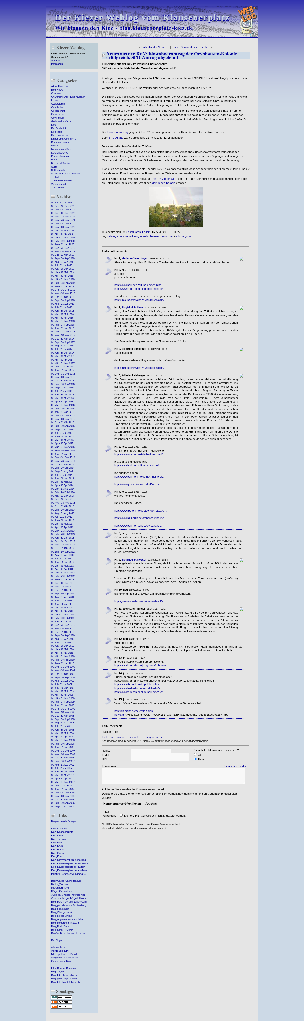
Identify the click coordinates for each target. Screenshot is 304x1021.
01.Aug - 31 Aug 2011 (62, 597)
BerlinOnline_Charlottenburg (66, 880)
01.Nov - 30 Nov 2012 (63, 544)
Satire (54, 166)
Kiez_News (57, 835)
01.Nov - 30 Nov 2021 (63, 220)
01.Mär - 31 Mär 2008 (63, 740)
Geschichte (57, 107)
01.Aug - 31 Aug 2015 (62, 429)
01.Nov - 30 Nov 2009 (63, 670)
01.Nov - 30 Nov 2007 (63, 754)
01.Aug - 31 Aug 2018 (62, 303)
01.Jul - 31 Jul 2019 (61, 265)
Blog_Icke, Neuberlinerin (64, 975)
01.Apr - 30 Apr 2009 (62, 694)
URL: (105, 759)
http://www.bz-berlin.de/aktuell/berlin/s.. (137, 688)
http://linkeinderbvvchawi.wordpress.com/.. (139, 300)
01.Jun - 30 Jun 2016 (62, 394)
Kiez (53, 124)
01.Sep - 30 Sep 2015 (63, 426)
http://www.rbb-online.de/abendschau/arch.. (140, 510)
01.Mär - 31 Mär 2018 (63, 321)
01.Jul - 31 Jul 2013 (61, 516)
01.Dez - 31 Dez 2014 (63, 457)
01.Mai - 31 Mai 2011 (62, 607)
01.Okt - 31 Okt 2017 (62, 338)
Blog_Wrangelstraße (62, 912)
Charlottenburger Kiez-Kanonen (68, 96)
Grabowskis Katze (61, 121)
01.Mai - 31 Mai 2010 (62, 649)
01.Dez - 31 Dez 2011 (63, 583)
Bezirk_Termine (59, 884)
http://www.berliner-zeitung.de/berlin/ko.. (138, 285)
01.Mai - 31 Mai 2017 (62, 356)
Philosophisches (60, 156)
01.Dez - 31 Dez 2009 (63, 666)
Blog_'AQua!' (58, 971)
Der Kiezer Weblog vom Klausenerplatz (142, 17)
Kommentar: (109, 766)
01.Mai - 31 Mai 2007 (62, 775)
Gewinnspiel (57, 117)
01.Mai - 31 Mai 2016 (62, 398)
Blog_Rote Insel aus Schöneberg (69, 901)
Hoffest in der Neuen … (155, 47)
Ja (199, 754)
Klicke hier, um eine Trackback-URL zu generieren (132, 737)
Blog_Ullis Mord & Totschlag (66, 982)
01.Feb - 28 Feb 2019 (63, 283)
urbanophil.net (58, 947)
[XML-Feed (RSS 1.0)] (61, 1003)
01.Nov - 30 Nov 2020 (63, 227)
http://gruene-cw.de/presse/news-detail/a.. (139, 601)
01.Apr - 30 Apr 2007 (62, 778)
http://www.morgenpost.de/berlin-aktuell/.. (139, 454)
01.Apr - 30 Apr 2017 (62, 359)
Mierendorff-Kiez (60, 887)
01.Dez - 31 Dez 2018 (63, 289)
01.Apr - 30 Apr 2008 (62, 736)
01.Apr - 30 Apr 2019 (62, 275)
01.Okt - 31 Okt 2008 (62, 715)
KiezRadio (56, 131)
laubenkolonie (155, 236)
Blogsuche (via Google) (64, 821)
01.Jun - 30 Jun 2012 (62, 562)
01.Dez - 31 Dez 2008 (63, 708)
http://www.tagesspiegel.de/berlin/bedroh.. (139, 288)
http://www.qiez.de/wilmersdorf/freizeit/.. (138, 484)
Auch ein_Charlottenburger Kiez (68, 894)
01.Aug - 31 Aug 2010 (62, 639)
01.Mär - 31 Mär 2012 (63, 572)
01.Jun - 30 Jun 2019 (62, 268)
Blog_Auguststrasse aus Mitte (67, 919)
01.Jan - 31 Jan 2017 (62, 370)
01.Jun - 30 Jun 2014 (62, 478)
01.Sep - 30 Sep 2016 (63, 384)
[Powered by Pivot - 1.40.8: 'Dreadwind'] (61, 998)
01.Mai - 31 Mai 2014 (62, 481)
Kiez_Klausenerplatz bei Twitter (68, 866)
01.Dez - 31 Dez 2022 (63, 213)
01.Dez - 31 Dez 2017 (63, 331)
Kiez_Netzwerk (59, 828)
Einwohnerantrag (117, 132)
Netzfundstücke (59, 152)
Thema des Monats (61, 180)
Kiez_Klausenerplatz (62, 832)
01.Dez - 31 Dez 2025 (63, 206)
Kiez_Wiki (56, 842)
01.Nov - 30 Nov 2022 (63, 216)
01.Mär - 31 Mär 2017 (63, 363)
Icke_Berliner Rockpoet (64, 968)
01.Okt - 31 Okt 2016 (62, 380)
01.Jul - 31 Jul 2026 (61, 202)
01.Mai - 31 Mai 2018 (62, 314)
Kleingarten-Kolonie (163, 183)
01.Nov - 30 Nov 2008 (63, 712)
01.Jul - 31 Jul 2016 (61, 391)
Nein (201, 759)
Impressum (57, 64)
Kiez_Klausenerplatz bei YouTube (69, 870)
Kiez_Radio (57, 846)
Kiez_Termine (58, 839)
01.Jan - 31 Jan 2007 (62, 789)
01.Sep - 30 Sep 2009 (63, 677)
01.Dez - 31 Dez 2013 (63, 499)
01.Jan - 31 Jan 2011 (62, 621)
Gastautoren (58, 103)
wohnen (169, 236)
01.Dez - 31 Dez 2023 (63, 209)
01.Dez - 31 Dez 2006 (63, 792)
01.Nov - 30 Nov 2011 (63, 586)
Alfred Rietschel (59, 86)
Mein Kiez (56, 145)
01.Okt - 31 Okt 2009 (62, 674)
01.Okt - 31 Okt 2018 (62, 297)
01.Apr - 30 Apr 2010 (62, 653)
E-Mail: (106, 754)
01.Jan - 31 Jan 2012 (62, 579)
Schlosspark (58, 170)
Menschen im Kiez (61, 149)
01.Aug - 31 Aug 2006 (62, 806)
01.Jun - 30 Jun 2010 (62, 645)
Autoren (55, 60)
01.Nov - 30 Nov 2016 (63, 377)
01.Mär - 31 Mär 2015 (63, 447)
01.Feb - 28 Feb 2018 (63, 324)
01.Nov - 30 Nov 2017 (63, 335)
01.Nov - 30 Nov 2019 (63, 251)
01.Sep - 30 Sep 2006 (63, 803)
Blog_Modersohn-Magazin (65, 922)
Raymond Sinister (60, 163)
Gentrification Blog (61, 961)
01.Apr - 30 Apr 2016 (62, 401)
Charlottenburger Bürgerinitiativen (69, 898)
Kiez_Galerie (58, 853)
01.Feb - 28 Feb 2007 (63, 785)
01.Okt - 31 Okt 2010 (62, 632)
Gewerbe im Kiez (60, 114)
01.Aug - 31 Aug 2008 (62, 722)
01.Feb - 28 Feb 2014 (63, 492)
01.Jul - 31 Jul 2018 (61, 307)
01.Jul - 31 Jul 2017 (61, 349)
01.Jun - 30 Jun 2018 (62, 310)
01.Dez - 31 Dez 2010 (63, 625)
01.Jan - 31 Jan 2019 (62, 286)
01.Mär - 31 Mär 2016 (63, 405)
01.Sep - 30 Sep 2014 (63, 467)
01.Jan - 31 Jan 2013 (62, 537)
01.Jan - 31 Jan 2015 (62, 454)
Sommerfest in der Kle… (195, 47)
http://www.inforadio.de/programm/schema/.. (140, 665)
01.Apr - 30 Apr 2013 (62, 527)
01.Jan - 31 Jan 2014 (62, 495)
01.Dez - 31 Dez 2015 (63, 415)
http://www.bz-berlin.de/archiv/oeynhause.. (139, 518)
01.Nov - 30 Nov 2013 (63, 502)
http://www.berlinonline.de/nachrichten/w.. (139, 476)
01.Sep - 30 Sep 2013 (63, 509)
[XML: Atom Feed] (61, 1008)
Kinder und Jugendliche (63, 138)
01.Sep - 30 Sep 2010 (63, 635)
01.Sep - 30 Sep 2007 (63, 761)
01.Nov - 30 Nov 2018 (63, 293)
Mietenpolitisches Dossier (65, 954)
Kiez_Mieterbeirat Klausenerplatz (69, 860)
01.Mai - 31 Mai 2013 (62, 523)
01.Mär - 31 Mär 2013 (63, 530)
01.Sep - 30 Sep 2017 (63, 342)
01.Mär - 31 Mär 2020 (63, 237)
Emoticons (230, 766)
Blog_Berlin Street (60, 926)
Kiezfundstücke (59, 128)
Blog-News (57, 89)
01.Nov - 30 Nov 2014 (63, 461)
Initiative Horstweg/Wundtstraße (68, 874)
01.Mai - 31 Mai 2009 (62, 691)
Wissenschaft (58, 184)
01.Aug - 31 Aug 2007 (62, 764)
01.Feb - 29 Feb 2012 (63, 576)
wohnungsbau (183, 236)
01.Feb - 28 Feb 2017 (63, 366)
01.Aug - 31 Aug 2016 (62, 387)
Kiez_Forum (57, 849)
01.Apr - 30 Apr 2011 (62, 611)
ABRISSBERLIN (60, 950)
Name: (106, 750)
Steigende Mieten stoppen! (65, 957)
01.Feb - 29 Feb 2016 (63, 408)
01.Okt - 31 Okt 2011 (62, 590)
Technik (55, 177)
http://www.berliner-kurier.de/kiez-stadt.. (138, 525)
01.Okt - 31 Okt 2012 (62, 548)
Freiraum (56, 100)
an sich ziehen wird (164, 178)
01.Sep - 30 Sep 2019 (63, 258)
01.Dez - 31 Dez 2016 (63, 373)
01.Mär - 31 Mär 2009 (63, 698)
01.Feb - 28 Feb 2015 (63, 450)
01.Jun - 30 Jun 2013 (62, 520)
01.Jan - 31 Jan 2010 (62, 663)
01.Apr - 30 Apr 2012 (62, 569)
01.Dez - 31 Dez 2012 (63, 541)
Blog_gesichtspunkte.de (64, 978)
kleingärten (139, 236)
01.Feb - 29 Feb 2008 (63, 743)
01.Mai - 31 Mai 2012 (62, 565)
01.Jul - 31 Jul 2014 (61, 475)
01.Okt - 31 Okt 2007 (62, 757)
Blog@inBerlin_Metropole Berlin (68, 933)
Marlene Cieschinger (135, 258)
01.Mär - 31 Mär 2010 (63, 656)
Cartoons (56, 93)
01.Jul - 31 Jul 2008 (61, 726)
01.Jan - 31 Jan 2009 (62, 705)
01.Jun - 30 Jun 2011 (62, 604)
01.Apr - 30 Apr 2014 (62, 485)
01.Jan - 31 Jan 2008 (62, 747)
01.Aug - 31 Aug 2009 (62, 680)
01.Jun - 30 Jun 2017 (62, 352)
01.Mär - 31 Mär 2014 (63, 488)
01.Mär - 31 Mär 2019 (63, 279)
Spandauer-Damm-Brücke (65, 173)
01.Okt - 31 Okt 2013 (62, 506)
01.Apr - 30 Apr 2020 (62, 234)
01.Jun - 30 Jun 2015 (62, 436)
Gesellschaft (58, 110)
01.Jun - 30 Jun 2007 (62, 771)
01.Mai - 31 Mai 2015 (62, 440)
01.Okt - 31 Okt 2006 (62, 799)
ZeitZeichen (57, 187)
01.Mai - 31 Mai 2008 (62, 733)
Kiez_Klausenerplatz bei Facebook (70, 863)
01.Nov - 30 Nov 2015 (63, 419)
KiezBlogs (56, 940)
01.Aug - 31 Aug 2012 (62, 555)
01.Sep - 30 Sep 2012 (63, 551)
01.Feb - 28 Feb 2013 (63, 534)
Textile (243, 766)
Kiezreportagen (59, 135)
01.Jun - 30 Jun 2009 (62, 688)
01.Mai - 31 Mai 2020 (62, 230)
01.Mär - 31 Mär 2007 (63, 782)
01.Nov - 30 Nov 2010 (63, 628)
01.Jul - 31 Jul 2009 (61, 684)
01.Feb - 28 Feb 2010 (63, 659)
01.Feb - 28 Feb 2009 (63, 701)
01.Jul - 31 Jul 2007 (61, 768)
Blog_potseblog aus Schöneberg (68, 905)
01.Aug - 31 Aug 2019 (62, 262)
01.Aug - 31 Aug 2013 (62, 513)
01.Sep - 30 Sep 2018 (63, 300)
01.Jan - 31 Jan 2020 (62, 244)
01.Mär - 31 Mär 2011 (62, 614)
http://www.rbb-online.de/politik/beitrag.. (138, 684)
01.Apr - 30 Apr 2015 (62, 443)
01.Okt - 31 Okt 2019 (62, 254)
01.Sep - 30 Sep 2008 (63, 719)
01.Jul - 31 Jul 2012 (61, 558)
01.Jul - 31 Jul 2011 (61, 600)
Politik (54, 159)
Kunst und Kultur (60, 142)
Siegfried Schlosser (134, 307)
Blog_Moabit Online (61, 915)
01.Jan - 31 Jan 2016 (62, 412)
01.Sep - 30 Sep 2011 (62, 593)
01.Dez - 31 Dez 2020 (63, 223)
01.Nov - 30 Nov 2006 (63, 796)
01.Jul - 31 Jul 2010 (61, 642)
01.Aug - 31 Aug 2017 (62, 345)
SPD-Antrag (116, 137)
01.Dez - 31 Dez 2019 (63, 248)
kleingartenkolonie (120, 236)
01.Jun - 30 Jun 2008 (62, 729)
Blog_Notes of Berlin (62, 929)
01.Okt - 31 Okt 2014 (62, 464)
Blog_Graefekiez (60, 909)
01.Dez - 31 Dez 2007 (63, 750)
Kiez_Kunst (57, 856)
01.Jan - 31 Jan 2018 (62, 328)
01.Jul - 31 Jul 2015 (61, 432)
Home (175, 47)
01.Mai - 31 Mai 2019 (62, 272)
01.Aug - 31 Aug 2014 (62, 471)
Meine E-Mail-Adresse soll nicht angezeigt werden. (155, 815)
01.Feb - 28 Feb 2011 (62, 618)
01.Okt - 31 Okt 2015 (62, 422)
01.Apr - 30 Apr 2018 (62, 317)
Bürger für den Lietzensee (65, 891)
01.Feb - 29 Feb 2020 (63, 241)
